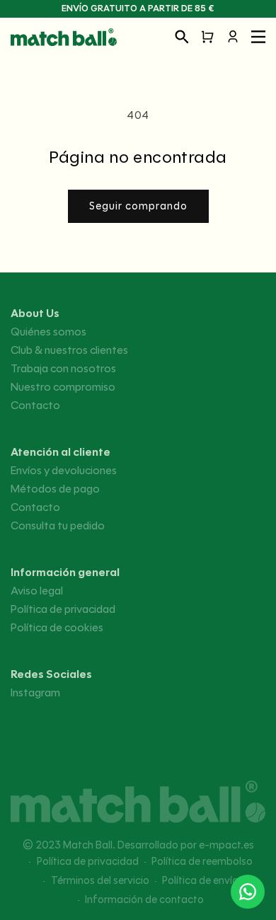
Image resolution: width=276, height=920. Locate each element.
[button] (182, 37)
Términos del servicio (100, 880)
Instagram (35, 692)
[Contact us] (248, 892)
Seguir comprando (138, 206)
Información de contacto (144, 899)
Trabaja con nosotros (63, 368)
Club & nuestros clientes (69, 350)
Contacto (35, 405)
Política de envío (200, 880)
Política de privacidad (63, 609)
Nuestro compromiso (63, 387)
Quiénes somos (48, 332)
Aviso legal (37, 591)
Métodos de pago (55, 489)
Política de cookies (57, 627)
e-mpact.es (226, 845)
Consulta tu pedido (58, 525)
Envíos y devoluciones (64, 470)
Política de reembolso (202, 861)
